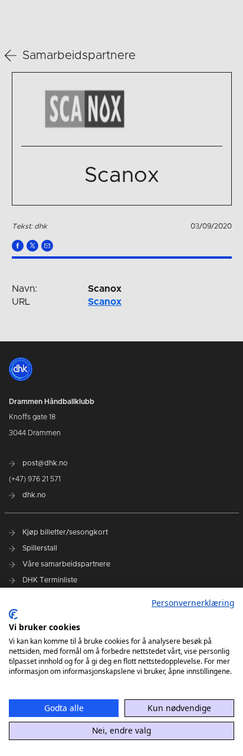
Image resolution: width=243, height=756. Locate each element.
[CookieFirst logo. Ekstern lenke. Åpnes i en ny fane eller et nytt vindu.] (13, 614)
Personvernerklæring (193, 602)
